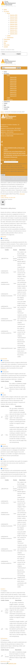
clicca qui (22, 194)
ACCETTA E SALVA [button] (5, 661)
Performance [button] (4, 638)
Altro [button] (2, 457)
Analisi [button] (2, 393)
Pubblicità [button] (3, 444)
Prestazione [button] (4, 370)
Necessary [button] (3, 236)
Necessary (5, 238)
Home (2, 112)
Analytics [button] (3, 589)
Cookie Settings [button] (5, 197)
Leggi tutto (3, 195)
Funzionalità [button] (4, 358)
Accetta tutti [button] (12, 197)
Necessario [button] (3, 466)
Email (2, 162)
